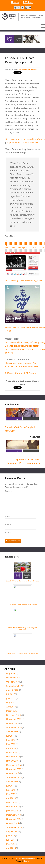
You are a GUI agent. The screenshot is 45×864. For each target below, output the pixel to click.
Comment (10, 491)
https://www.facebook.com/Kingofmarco (25, 139)
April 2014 (11, 848)
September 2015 (14, 777)
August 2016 (12, 731)
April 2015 (11, 798)
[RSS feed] (15, 7)
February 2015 (13, 806)
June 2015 (11, 790)
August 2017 (12, 690)
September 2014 (14, 827)
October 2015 (12, 773)
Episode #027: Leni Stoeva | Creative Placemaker (22, 653)
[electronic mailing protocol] (29, 7)
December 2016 (13, 715)
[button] (22, 26)
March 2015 (11, 802)
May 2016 (10, 744)
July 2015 (10, 785)
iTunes (15, 2)
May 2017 (10, 702)
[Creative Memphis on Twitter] (22, 7)
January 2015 (12, 810)
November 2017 (13, 677)
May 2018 (10, 673)
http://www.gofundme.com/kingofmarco (25, 280)
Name (7, 516)
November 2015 (13, 769)
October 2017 (12, 681)
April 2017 (11, 706)
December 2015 (13, 765)
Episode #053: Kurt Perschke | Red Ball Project (22, 581)
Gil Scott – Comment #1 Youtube (21, 373)
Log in (26, 861)
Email (7, 524)
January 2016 (12, 760)
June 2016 (11, 740)
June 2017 (11, 698)
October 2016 (12, 723)
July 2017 (10, 694)
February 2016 (13, 756)
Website (8, 532)
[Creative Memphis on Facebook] (18, 7)
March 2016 (11, 752)
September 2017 (14, 686)
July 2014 (10, 835)
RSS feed (28, 2)
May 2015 (10, 794)
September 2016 (14, 727)
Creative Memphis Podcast (22, 16)
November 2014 (13, 819)
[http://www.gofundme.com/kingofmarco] (22, 262)
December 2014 (13, 814)
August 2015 (12, 781)
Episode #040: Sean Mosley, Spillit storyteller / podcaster (22, 629)
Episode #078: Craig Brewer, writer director (22, 604)
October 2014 (12, 823)
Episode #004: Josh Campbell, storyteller (20, 429)
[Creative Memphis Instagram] (26, 7)
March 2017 (11, 710)
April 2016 (11, 748)
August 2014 (12, 831)
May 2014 (10, 844)
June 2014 (11, 839)
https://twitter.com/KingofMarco (22, 142)
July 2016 (10, 735)
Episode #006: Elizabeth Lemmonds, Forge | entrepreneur (23, 461)
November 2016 (13, 719)
